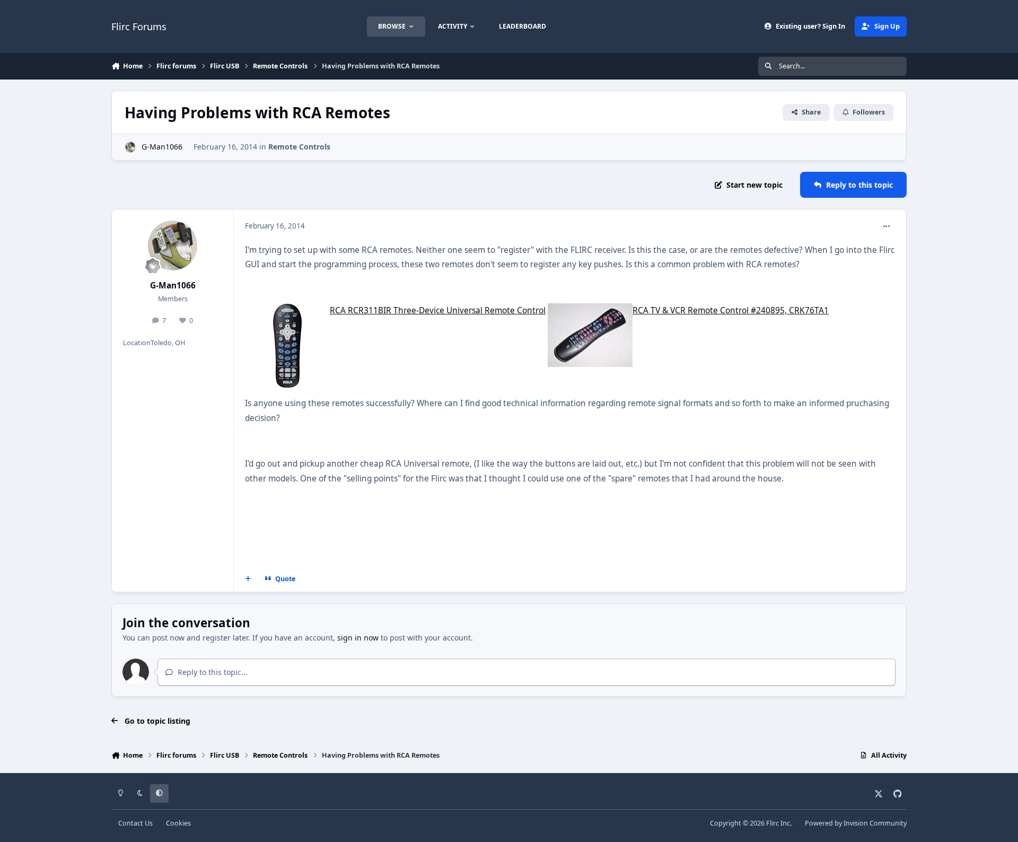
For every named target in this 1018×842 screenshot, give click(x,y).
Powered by (856, 823)
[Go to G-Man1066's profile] (130, 147)
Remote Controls (299, 147)
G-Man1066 (162, 147)
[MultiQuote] (248, 578)
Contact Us (135, 823)
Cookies (178, 823)
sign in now (358, 638)
